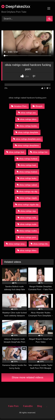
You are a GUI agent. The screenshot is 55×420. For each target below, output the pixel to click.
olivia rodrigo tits (40, 244)
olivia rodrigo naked (28, 185)
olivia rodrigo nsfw (28, 217)
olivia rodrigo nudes (28, 231)
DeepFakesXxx (17, 6)
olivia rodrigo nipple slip (28, 204)
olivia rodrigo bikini (28, 119)
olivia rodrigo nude (28, 224)
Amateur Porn (20, 106)
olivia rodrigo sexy (16, 244)
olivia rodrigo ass (28, 112)
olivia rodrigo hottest (28, 159)
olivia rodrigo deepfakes (28, 145)
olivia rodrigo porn (28, 237)
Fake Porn (13, 406)
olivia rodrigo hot (40, 152)
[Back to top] (46, 411)
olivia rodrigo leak (28, 165)
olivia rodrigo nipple (28, 198)
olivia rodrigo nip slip (28, 191)
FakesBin (28, 406)
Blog (39, 406)
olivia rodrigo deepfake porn (28, 139)
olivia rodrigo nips (28, 211)
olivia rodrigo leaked (28, 172)
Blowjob (39, 106)
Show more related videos (27, 377)
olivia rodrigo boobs (28, 126)
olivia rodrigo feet (16, 152)
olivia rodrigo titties (28, 250)
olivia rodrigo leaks (28, 178)
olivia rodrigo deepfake (28, 132)
